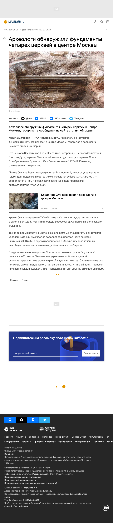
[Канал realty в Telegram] (44, 420)
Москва (14, 280)
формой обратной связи (16, 506)
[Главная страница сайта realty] (19, 22)
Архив (110, 441)
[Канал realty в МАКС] (10, 420)
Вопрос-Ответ (79, 436)
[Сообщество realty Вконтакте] (33, 420)
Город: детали (62, 436)
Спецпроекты (11, 441)
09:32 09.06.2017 (12, 30)
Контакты (98, 441)
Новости (8, 436)
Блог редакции (82, 441)
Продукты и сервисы (44, 441)
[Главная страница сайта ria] (4, 22)
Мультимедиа (96, 436)
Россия (25, 280)
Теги (108, 436)
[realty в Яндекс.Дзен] (21, 420)
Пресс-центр (65, 441)
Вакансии (9, 454)
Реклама (26, 441)
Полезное (47, 436)
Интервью (34, 436)
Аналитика (21, 436)
